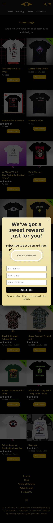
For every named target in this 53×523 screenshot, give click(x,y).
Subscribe (26, 289)
